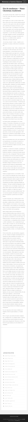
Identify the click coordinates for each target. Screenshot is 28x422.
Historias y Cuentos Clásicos (12, 2)
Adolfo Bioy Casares (9, 355)
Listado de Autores (14, 416)
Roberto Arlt (7, 406)
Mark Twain (7, 403)
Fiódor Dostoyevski (9, 366)
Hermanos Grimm (9, 382)
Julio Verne (7, 395)
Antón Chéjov (8, 358)
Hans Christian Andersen (10, 377)
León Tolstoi (7, 398)
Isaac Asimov (8, 387)
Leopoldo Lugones (9, 400)
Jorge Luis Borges (9, 390)
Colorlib (23, 419)
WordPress (17, 420)
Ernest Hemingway (9, 363)
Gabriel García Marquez (10, 371)
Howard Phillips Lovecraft (10, 385)
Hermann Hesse (8, 379)
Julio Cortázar (8, 393)
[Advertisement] (14, 339)
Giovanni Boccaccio (9, 374)
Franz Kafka (7, 369)
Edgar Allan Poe (8, 361)
